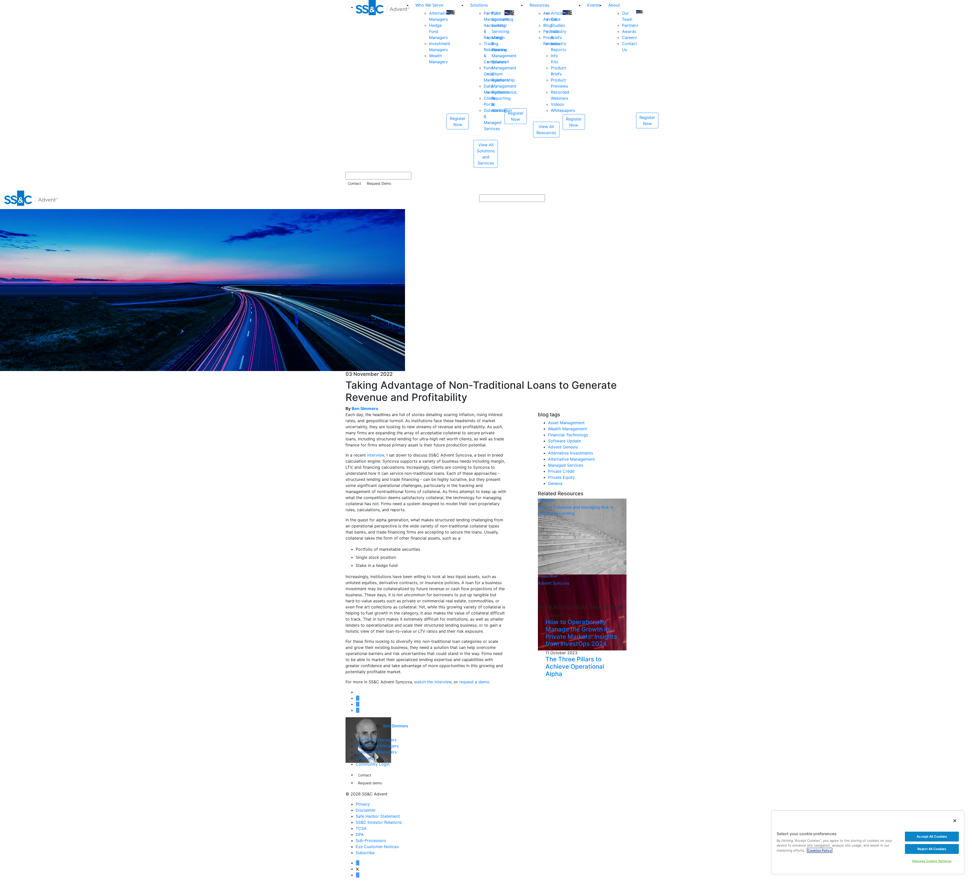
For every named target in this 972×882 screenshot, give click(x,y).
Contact (354, 183)
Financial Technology (568, 434)
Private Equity (561, 477)
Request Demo (379, 183)
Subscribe (365, 852)
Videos (557, 104)
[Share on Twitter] (358, 698)
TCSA (361, 828)
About (614, 5)
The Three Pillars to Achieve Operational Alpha (574, 666)
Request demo (370, 783)
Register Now (457, 121)
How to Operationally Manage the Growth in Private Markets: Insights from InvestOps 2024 (581, 632)
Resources (539, 5)
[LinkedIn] (358, 874)
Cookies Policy (819, 850)
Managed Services (565, 465)
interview (375, 455)
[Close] (954, 820)
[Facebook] (358, 862)
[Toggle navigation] (964, 198)
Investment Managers (376, 751)
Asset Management (566, 422)
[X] (357, 868)
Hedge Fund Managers (377, 745)
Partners (630, 25)
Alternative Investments (570, 453)
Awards (629, 31)
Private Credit (561, 471)
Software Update (564, 440)
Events (593, 5)
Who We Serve (429, 5)
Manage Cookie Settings (931, 861)
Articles (558, 13)
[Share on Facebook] (358, 710)
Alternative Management (571, 459)
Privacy (363, 804)
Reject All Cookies (931, 849)
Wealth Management (567, 428)
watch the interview (433, 681)
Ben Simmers (365, 408)
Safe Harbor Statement (378, 816)
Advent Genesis (563, 446)
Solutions (479, 5)
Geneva (555, 483)
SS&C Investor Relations (379, 822)
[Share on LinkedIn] (358, 704)
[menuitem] (383, 84)
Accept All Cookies (932, 836)
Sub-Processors (371, 840)
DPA (360, 834)
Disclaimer (366, 810)
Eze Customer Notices (377, 846)
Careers (629, 37)
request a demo (474, 681)
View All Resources (546, 129)
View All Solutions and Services (486, 154)
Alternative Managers (376, 739)
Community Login (373, 764)
